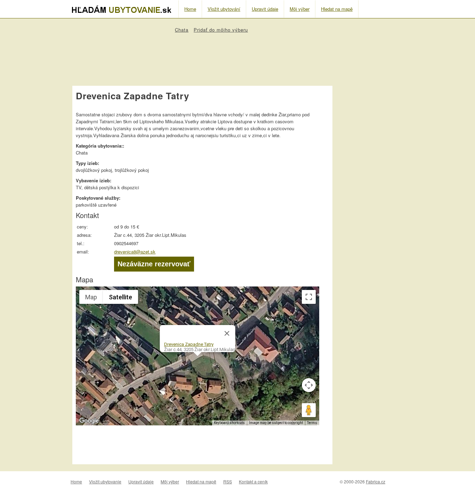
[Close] (227, 333)
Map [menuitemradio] (91, 297)
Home (190, 9)
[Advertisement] (202, 56)
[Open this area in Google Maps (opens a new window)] (89, 420)
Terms (312, 423)
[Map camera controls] (309, 385)
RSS (227, 481)
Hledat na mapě (337, 9)
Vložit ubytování (224, 9)
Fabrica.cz (375, 481)
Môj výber (299, 9)
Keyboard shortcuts (229, 423)
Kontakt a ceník (253, 481)
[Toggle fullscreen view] (309, 297)
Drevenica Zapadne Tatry (189, 344)
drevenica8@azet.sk (134, 251)
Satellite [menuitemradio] (120, 297)
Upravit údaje (265, 9)
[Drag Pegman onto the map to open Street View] (309, 410)
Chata (181, 29)
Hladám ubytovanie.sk (124, 9)
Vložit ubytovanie (105, 481)
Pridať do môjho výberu (221, 29)
